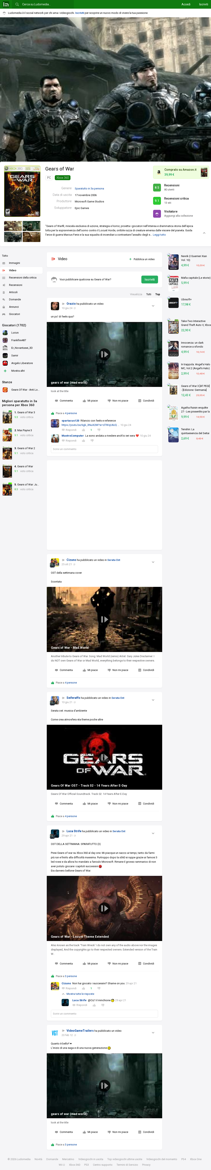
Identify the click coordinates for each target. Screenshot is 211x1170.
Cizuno (71, 560)
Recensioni (15, 285)
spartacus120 (70, 420)
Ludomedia (23, 1159)
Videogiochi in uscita (90, 1159)
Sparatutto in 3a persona (89, 188)
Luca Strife (74, 831)
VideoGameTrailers (80, 1030)
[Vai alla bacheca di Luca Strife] (55, 833)
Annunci (14, 306)
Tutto (5, 255)
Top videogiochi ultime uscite (124, 1159)
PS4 (183, 1159)
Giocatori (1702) (14, 325)
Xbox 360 (62, 177)
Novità (38, 1159)
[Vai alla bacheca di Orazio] (55, 306)
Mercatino (68, 1159)
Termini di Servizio (127, 1164)
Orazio (71, 303)
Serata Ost (113, 560)
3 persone (71, 976)
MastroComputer (73, 435)
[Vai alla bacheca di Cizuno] (55, 562)
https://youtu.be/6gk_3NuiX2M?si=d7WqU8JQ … (90, 424)
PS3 (86, 1164)
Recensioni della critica (22, 277)
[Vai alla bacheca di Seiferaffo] (55, 700)
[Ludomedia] (6, 4)
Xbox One (196, 1159)
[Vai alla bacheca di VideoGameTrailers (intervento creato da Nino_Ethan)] (55, 1033)
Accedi (186, 4)
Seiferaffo (73, 697)
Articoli (13, 292)
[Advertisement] (104, 505)
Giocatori (14, 314)
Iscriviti (203, 4)
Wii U (62, 1164)
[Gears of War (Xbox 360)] (22, 191)
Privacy (146, 1164)
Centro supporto (103, 1164)
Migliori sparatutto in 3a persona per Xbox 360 (19, 403)
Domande (15, 299)
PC (49, 177)
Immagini (14, 262)
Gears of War (59, 169)
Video (12, 270)
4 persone (71, 413)
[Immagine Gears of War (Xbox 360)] (13, 226)
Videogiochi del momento (161, 1159)
